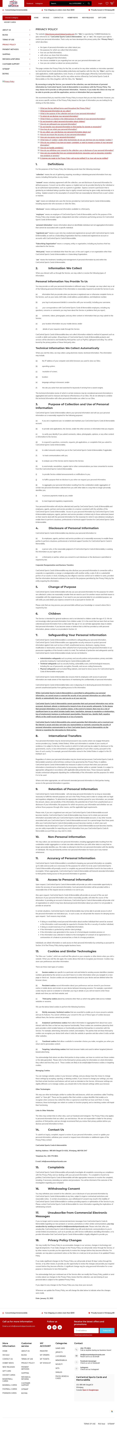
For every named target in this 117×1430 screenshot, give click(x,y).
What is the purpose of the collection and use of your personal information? (68, 114)
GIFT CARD (102, 18)
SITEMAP (6, 69)
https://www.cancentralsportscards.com (59, 34)
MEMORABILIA (61, 1360)
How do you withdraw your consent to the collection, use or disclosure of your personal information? (77, 150)
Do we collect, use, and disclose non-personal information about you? (65, 132)
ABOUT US (7, 30)
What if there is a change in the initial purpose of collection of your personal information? (72, 119)
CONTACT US (58, 18)
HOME (36, 18)
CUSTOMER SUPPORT (11, 64)
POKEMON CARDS (10, 1393)
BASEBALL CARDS (10, 1385)
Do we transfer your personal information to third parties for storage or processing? (70, 127)
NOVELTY (59, 1364)
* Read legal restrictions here (83, 1335)
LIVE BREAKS (61, 1356)
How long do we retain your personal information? (58, 129)
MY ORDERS (44, 1355)
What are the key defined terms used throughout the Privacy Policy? (65, 108)
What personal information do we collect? (55, 111)
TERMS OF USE (8, 40)
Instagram (39, 3)
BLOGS (5, 35)
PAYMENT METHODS (11, 49)
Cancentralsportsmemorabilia (16, 10)
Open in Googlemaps (90, 1390)
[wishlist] (107, 3)
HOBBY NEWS (73, 18)
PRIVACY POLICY (9, 45)
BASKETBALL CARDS (8, 1380)
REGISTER (44, 1351)
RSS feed (101, 1424)
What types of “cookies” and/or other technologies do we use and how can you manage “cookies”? (76, 140)
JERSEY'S (59, 1352)
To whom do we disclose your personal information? (59, 116)
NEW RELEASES (88, 18)
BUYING (6, 74)
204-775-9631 (85, 1348)
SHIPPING (6, 54)
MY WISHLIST (45, 1363)
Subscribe (107, 1330)
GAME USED (60, 1348)
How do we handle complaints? (52, 148)
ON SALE (46, 18)
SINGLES (59, 1372)
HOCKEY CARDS (10, 22)
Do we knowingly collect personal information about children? (62, 121)
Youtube (60, 1327)
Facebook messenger (88, 1361)
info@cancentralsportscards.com (92, 1355)
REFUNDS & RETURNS (11, 59)
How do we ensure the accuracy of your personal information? (63, 135)
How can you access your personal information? (57, 137)
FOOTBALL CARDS (10, 1389)
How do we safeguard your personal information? (58, 124)
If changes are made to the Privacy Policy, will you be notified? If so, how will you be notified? (74, 158)
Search (89, 3)
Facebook (30, 3)
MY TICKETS (44, 1359)
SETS (57, 1368)
